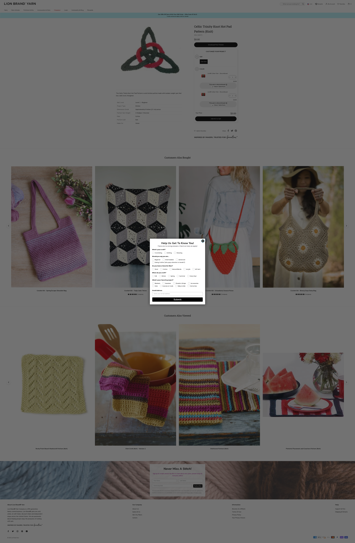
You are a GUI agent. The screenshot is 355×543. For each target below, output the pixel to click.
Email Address (157, 290)
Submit (177, 299)
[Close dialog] (202, 240)
